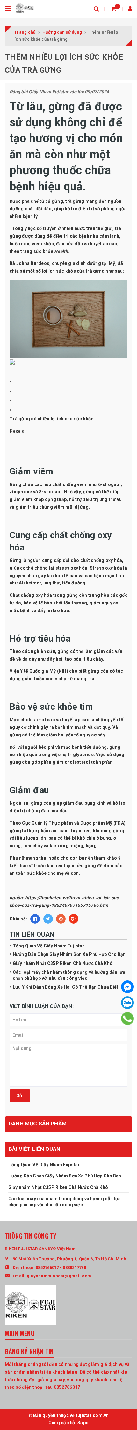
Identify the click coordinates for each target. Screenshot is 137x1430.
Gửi (20, 1095)
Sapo (83, 1422)
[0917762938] (127, 1018)
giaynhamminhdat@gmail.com (59, 1276)
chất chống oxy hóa (101, 560)
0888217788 (74, 1267)
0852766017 (47, 1267)
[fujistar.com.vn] (25, 7)
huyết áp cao (103, 243)
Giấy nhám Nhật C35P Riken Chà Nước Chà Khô (63, 963)
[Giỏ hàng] (113, 8)
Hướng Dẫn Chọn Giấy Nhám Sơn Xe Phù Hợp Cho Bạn (69, 954)
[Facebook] (127, 986)
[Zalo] (127, 1002)
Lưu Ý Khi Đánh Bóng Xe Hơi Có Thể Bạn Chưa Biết (66, 987)
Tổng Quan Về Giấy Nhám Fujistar (48, 945)
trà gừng (74, 201)
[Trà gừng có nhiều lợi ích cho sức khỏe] (68, 318)
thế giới (104, 228)
